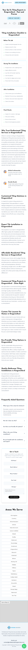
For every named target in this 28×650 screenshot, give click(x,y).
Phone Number (14, 473)
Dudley (14, 537)
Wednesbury (14, 574)
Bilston (14, 558)
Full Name (14, 460)
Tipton (14, 571)
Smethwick (14, 546)
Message (14, 486)
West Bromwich (14, 527)
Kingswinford (14, 549)
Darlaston (14, 580)
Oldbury (14, 567)
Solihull (14, 524)
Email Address (14, 467)
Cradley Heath (14, 577)
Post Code (14, 480)
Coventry (14, 518)
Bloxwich (14, 552)
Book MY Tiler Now (14, 18)
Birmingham (14, 515)
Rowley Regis (14, 589)
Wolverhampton (14, 521)
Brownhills (14, 583)
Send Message (14, 497)
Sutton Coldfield (14, 531)
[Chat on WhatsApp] (24, 646)
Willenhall (14, 555)
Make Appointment (20, 2)
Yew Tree (14, 595)
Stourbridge (14, 543)
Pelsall (14, 586)
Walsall (14, 534)
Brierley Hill (14, 561)
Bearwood (14, 592)
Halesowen (14, 540)
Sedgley (14, 564)
